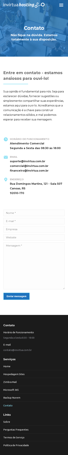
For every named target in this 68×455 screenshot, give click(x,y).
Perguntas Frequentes (16, 429)
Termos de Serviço (13, 437)
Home (6, 366)
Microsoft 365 (11, 389)
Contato (8, 405)
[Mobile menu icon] (61, 5)
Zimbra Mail (10, 382)
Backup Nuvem (11, 397)
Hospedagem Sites (14, 374)
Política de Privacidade (16, 445)
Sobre (6, 421)
